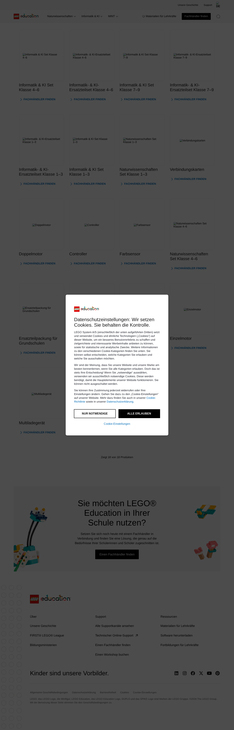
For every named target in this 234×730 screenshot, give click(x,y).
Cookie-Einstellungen (117, 423)
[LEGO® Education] (87, 309)
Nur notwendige (95, 413)
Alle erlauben (139, 413)
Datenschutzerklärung (120, 401)
